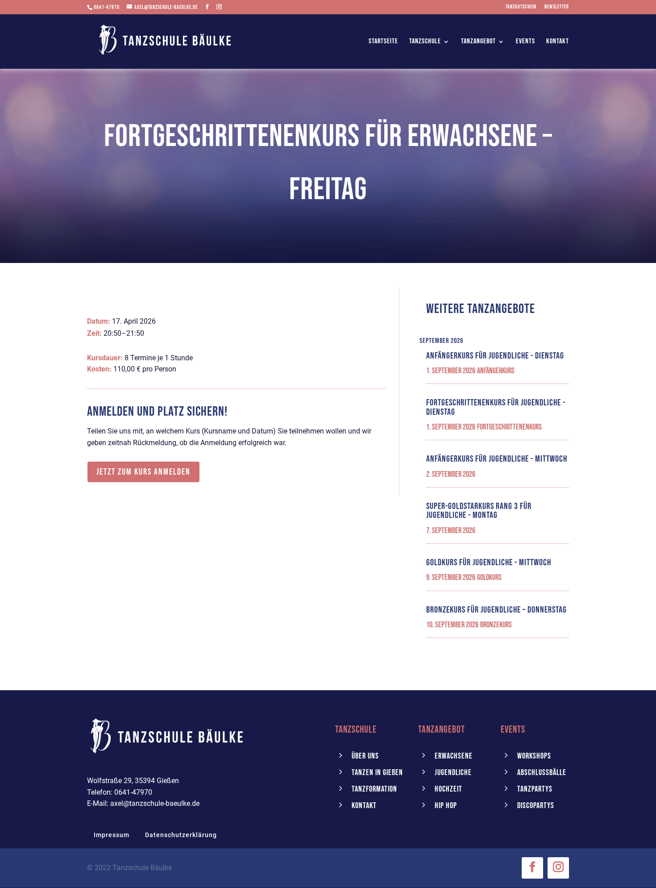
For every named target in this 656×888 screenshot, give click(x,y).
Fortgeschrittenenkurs (509, 427)
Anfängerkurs (496, 370)
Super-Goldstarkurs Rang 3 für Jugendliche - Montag (478, 511)
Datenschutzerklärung (181, 834)
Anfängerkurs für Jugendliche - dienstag (495, 355)
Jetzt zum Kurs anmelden (143, 472)
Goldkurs (489, 577)
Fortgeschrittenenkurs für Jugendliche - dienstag (495, 407)
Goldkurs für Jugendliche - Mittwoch (488, 562)
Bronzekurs (496, 625)
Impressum (111, 834)
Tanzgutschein (521, 7)
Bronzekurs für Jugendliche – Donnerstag (496, 610)
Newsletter (556, 7)
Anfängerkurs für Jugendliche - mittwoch (496, 459)
